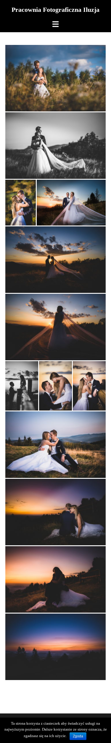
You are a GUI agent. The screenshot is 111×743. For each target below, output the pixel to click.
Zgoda (78, 736)
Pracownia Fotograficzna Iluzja (55, 9)
